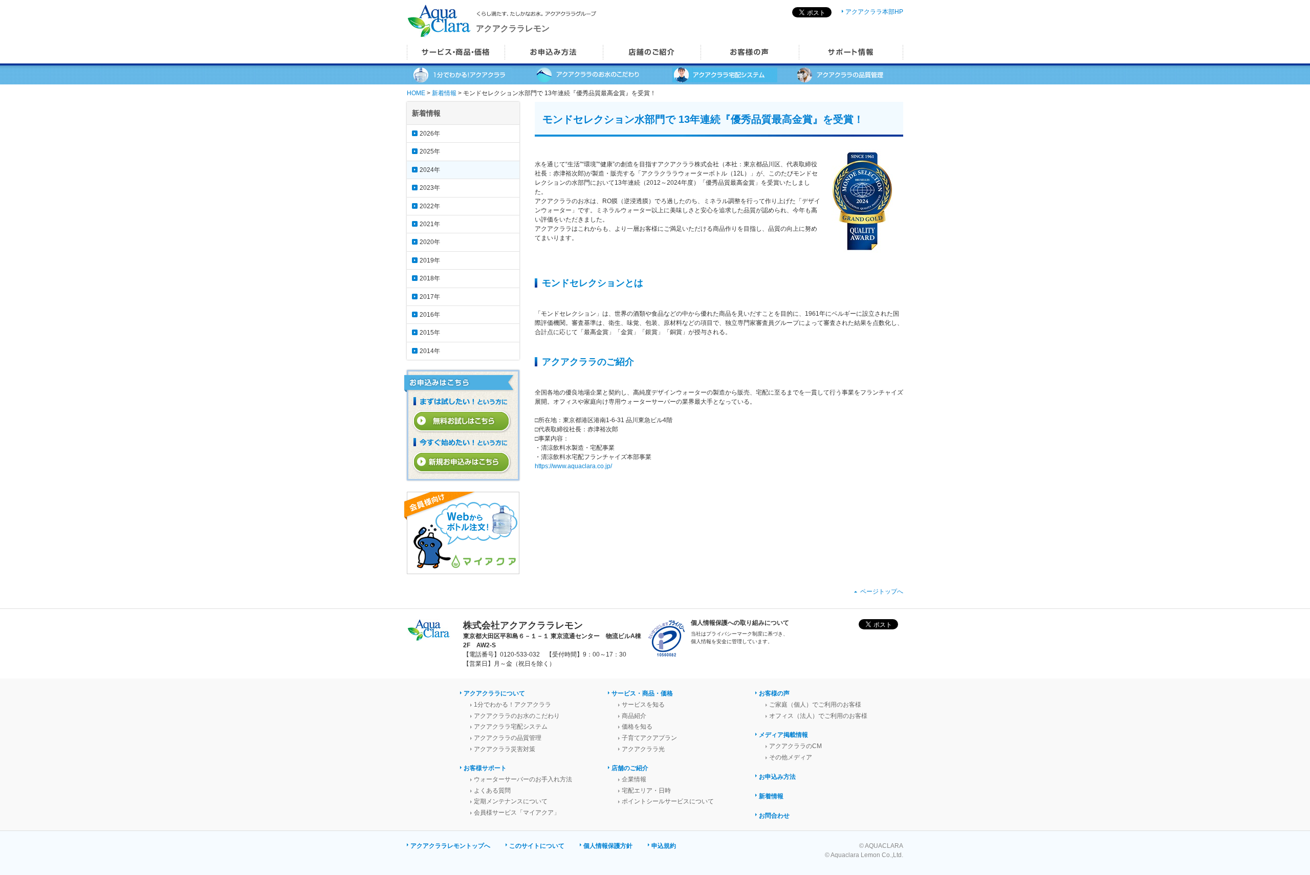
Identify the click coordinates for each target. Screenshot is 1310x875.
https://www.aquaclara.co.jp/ (573, 466)
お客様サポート (485, 768)
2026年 (430, 133)
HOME (416, 93)
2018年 (430, 278)
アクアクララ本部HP (874, 11)
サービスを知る (643, 704)
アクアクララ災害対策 (504, 749)
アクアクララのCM (795, 746)
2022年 (430, 206)
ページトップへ (881, 591)
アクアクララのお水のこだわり (517, 715)
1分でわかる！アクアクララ (512, 704)
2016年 (430, 314)
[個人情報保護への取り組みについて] (666, 655)
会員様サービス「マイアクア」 (517, 812)
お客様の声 (774, 693)
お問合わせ (774, 815)
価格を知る (637, 726)
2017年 (430, 296)
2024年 (430, 169)
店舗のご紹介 (630, 768)
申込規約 (663, 845)
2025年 (430, 151)
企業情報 (634, 779)
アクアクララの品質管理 (507, 737)
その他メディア (790, 757)
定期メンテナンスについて (511, 801)
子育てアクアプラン (649, 737)
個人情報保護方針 (607, 845)
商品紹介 (634, 715)
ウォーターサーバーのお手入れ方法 (523, 779)
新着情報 (444, 93)
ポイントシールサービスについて (668, 801)
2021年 (430, 224)
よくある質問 (492, 790)
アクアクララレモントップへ (450, 845)
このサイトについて (536, 845)
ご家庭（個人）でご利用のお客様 (815, 704)
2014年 (430, 351)
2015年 (430, 332)
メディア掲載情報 (783, 734)
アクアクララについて (494, 693)
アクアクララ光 (643, 749)
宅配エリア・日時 (646, 790)
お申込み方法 (777, 776)
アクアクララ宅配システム (511, 726)
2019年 (430, 260)
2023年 (430, 187)
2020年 (430, 242)
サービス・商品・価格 (642, 693)
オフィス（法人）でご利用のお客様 (818, 715)
